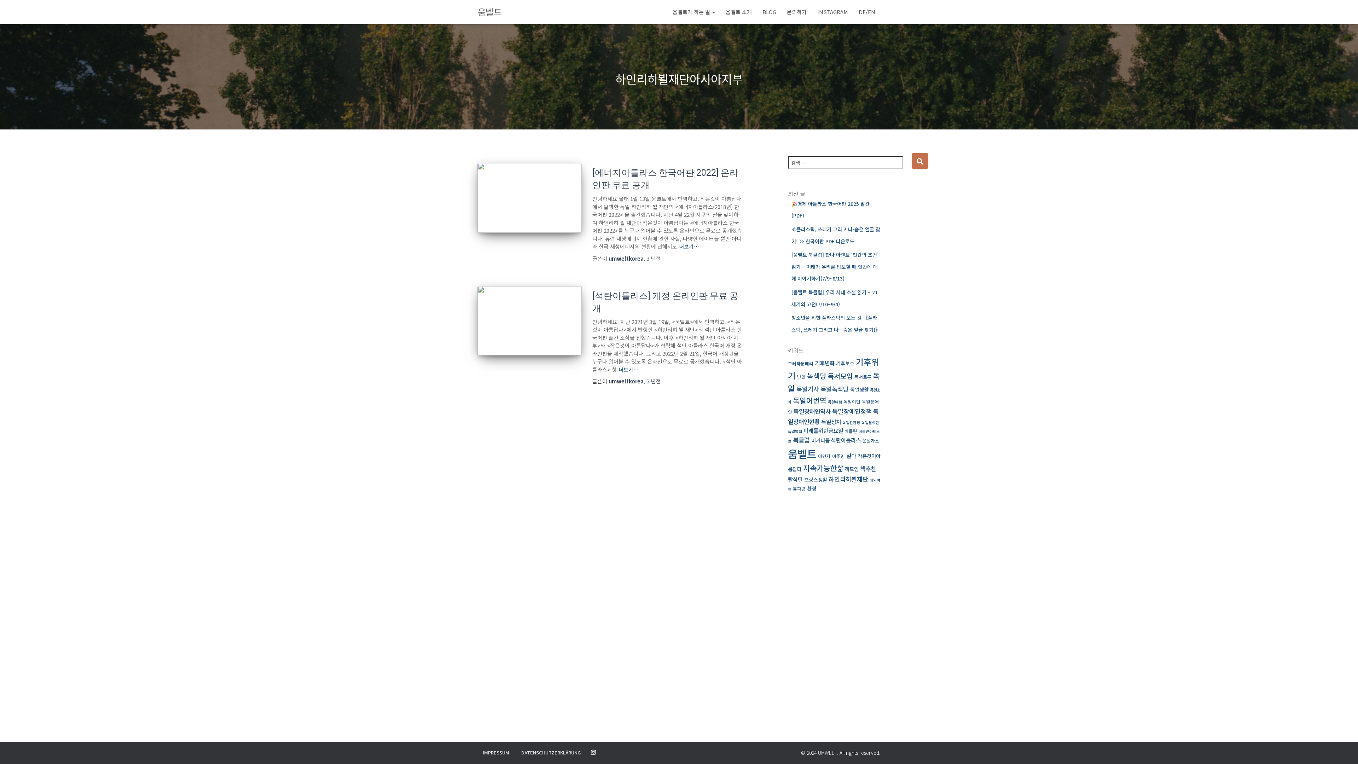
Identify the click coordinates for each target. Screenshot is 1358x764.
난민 (801, 377)
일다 (851, 456)
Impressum (496, 752)
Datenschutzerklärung (551, 752)
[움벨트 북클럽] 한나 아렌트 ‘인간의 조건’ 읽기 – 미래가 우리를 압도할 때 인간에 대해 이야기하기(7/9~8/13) (834, 266)
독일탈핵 (795, 431)
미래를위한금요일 (823, 431)
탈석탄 (795, 479)
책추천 (868, 468)
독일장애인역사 (812, 411)
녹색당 (816, 376)
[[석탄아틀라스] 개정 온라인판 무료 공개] (529, 321)
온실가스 (870, 440)
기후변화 (825, 363)
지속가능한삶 (823, 467)
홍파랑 (799, 488)
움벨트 (802, 453)
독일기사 (807, 388)
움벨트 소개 (739, 12)
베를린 (851, 431)
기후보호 (845, 363)
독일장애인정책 (852, 411)
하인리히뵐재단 (848, 479)
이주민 (838, 456)
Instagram (832, 12)
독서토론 (862, 377)
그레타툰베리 (800, 363)
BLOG (769, 12)
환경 (811, 488)
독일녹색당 (834, 388)
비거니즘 (820, 440)
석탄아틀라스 (846, 440)
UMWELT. (828, 752)
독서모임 (840, 376)
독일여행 (835, 402)
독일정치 (831, 422)
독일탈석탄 (870, 422)
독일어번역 (809, 400)
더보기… (689, 246)
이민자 (824, 456)
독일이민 (851, 401)
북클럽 (801, 439)
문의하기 (797, 12)
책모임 (852, 469)
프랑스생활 (815, 479)
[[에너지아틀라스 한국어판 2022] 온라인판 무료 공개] (529, 198)
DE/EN (867, 12)
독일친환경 (851, 422)
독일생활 (859, 389)
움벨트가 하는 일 (692, 12)
